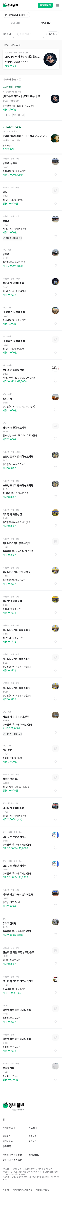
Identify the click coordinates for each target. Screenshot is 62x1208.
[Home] (10, 5)
